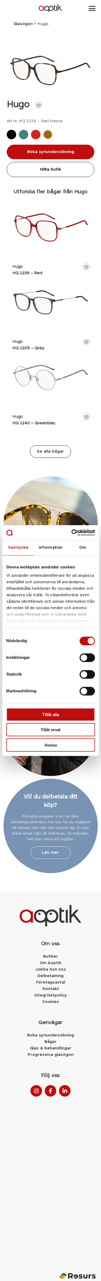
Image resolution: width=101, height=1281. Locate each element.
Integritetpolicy (50, 995)
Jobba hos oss (50, 969)
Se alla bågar (50, 451)
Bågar (50, 1042)
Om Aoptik (50, 963)
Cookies (50, 1002)
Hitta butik (50, 169)
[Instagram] (36, 1091)
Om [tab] (82, 547)
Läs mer (50, 852)
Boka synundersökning (50, 152)
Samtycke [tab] (18, 547)
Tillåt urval (50, 729)
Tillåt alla (50, 714)
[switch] (87, 657)
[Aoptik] (50, 8)
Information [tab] (50, 547)
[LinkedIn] (65, 1091)
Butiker (50, 956)
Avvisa (50, 745)
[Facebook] (50, 1091)
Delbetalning (50, 976)
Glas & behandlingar (50, 1048)
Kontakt (50, 989)
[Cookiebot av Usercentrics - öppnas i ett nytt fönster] (72, 532)
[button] (37, 105)
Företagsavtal (50, 982)
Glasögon (23, 24)
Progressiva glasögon (51, 1055)
